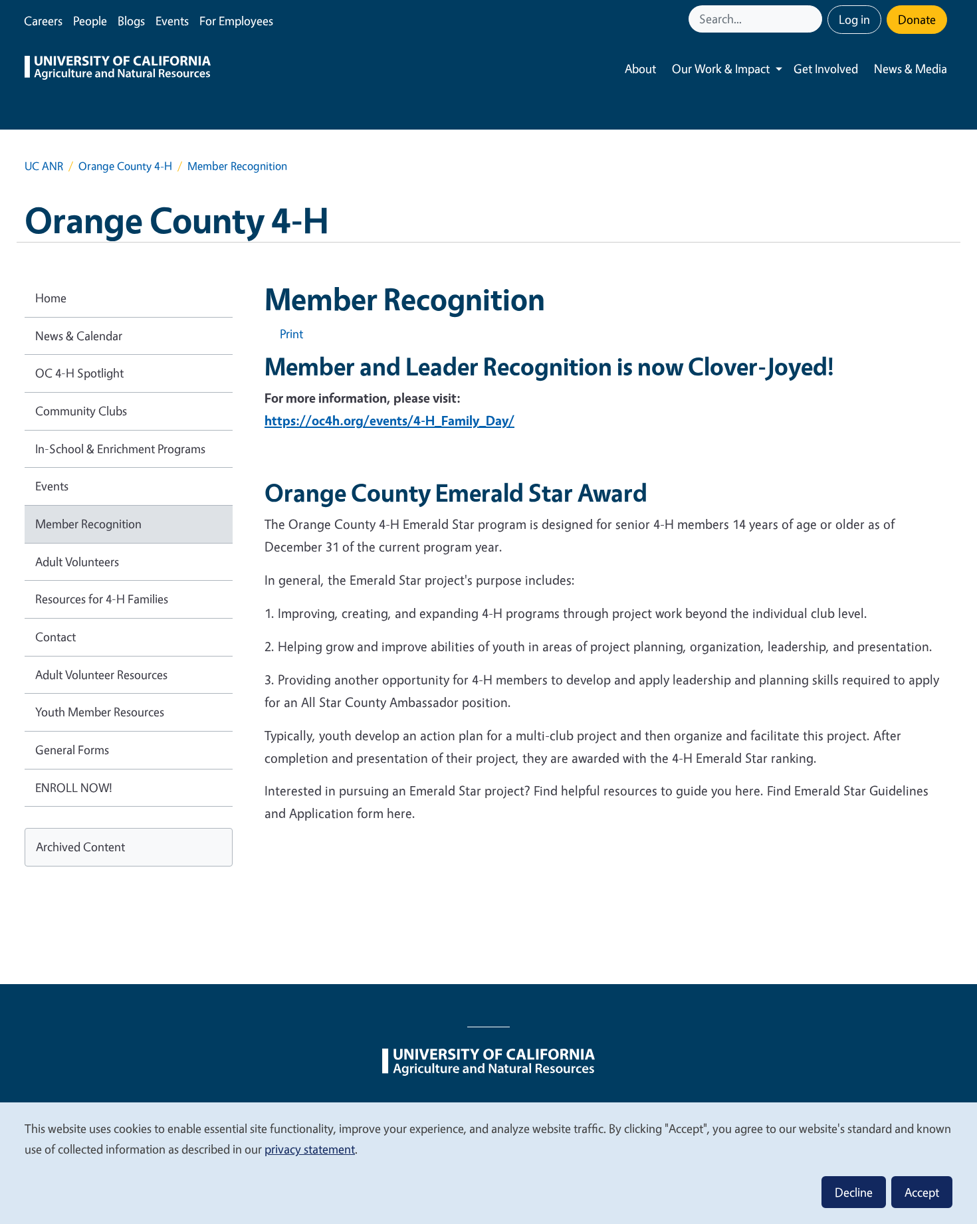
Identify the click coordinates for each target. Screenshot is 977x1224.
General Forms (72, 750)
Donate (917, 19)
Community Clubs (81, 411)
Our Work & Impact (721, 68)
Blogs (131, 21)
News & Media (910, 68)
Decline (854, 1192)
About (640, 68)
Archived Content (80, 847)
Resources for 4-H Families (101, 599)
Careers (43, 21)
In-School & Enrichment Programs (120, 449)
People (90, 21)
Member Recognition (88, 524)
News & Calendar (78, 336)
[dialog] (488, 1162)
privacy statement (310, 1149)
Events (172, 21)
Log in (854, 19)
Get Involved (826, 68)
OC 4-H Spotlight (79, 373)
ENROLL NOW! (73, 787)
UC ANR (44, 166)
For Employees (236, 21)
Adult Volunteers (77, 561)
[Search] (813, 19)
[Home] (118, 69)
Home (50, 298)
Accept (922, 1192)
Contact (55, 637)
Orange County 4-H (125, 166)
